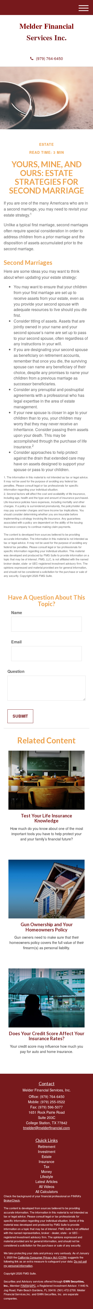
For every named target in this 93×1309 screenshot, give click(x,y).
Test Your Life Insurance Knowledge (46, 818)
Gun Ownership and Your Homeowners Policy (47, 927)
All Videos (46, 1186)
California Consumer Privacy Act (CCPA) (42, 1257)
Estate (47, 1156)
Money (46, 1171)
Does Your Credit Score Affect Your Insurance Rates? (46, 1036)
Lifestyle (46, 1176)
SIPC (33, 1285)
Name (16, 612)
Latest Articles (46, 1181)
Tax (46, 1166)
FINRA (25, 1285)
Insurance (46, 1161)
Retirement (46, 1146)
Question (16, 671)
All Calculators (46, 1191)
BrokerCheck (12, 1200)
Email (16, 642)
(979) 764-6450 (49, 58)
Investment (46, 1151)
